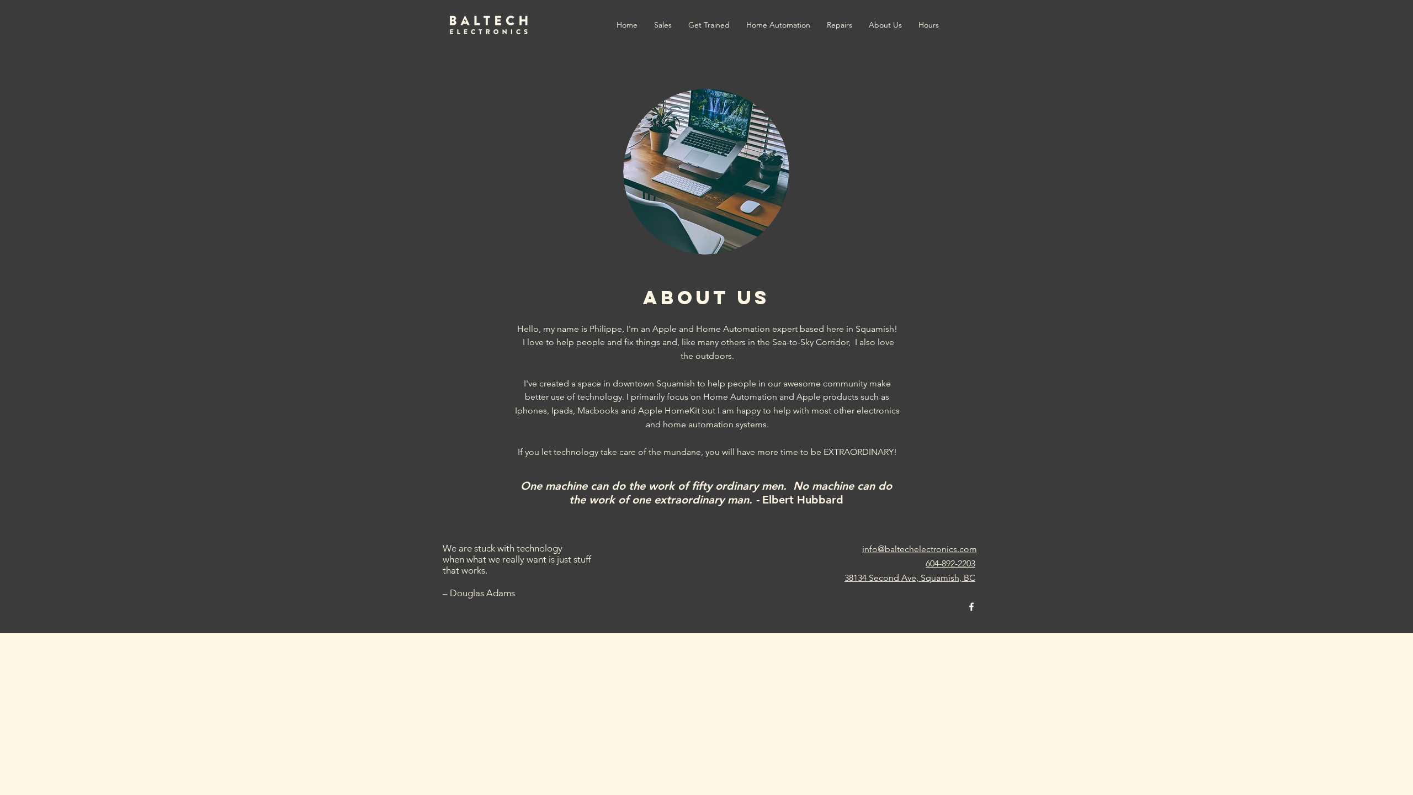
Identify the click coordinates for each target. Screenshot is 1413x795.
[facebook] (971, 606)
